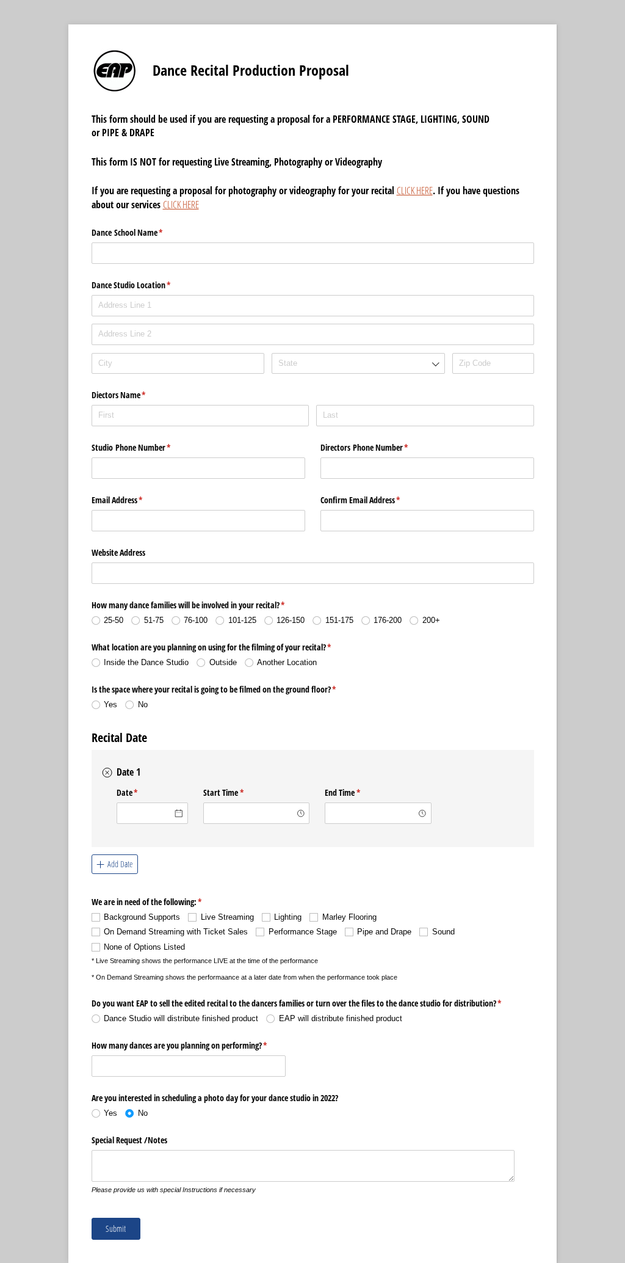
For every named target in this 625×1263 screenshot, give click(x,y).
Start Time (237, 792)
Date (142, 792)
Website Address (118, 552)
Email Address (132, 500)
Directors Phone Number (378, 447)
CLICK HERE (415, 190)
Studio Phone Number (146, 447)
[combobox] (358, 363)
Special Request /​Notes (129, 1140)
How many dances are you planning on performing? (189, 1045)
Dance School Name (142, 232)
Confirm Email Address (374, 500)
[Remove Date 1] (107, 773)
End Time (357, 792)
